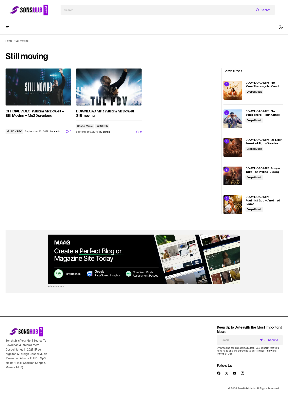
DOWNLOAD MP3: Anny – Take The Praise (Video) (262, 170)
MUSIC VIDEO (14, 131)
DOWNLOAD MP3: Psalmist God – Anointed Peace (262, 200)
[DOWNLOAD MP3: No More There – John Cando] (232, 90)
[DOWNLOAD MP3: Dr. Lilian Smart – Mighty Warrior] (232, 147)
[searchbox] (157, 10)
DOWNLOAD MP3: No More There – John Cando (263, 84)
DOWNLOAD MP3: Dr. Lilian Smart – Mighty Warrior (263, 141)
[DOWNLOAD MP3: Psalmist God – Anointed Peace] (232, 204)
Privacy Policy (264, 350)
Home (9, 40)
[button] (7, 27)
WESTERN (102, 126)
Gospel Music (85, 126)
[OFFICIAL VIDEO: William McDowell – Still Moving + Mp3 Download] (38, 86)
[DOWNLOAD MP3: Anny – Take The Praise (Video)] (232, 176)
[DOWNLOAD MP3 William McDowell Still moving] (109, 86)
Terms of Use (225, 353)
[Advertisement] (144, 259)
